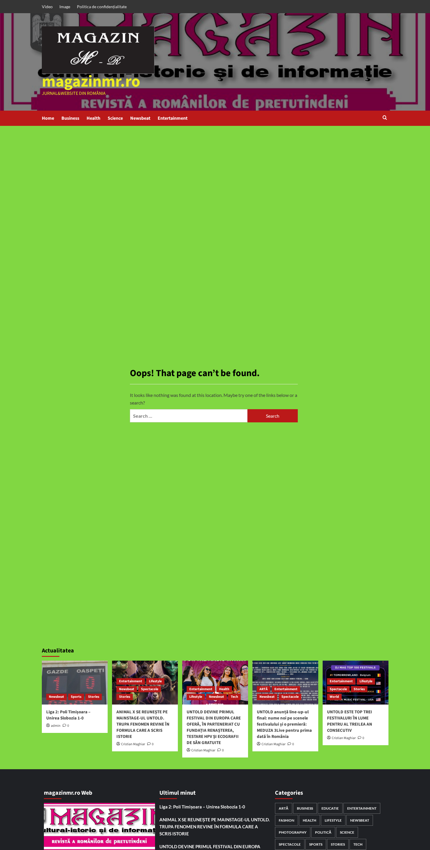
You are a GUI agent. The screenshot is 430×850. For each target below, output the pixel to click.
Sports (76, 696)
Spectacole (149, 689)
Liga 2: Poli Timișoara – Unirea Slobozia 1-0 (68, 715)
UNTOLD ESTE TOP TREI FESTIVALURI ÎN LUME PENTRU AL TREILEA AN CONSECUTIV (349, 721)
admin (56, 725)
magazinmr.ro (91, 81)
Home (48, 118)
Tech (234, 696)
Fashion (286, 820)
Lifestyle (155, 681)
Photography (293, 832)
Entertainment (173, 118)
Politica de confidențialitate (102, 6)
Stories (93, 696)
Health (93, 118)
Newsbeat (140, 118)
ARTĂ (263, 689)
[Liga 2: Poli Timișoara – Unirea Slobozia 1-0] (75, 683)
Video (47, 6)
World (334, 696)
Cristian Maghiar (133, 744)
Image (64, 6)
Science (115, 118)
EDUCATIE (330, 808)
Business (70, 118)
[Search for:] (188, 415)
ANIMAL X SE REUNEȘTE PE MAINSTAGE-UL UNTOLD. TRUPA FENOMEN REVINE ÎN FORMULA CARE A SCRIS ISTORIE (142, 724)
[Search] (384, 118)
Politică (323, 832)
